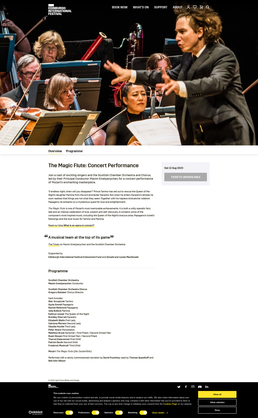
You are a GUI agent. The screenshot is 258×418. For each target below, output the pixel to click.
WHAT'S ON (141, 7)
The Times (53, 244)
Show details (158, 413)
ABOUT (177, 7)
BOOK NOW (120, 7)
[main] (129, 189)
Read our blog (71, 225)
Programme (74, 151)
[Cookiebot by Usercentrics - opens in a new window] (35, 413)
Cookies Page (170, 404)
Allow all (217, 394)
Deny (217, 410)
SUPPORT (160, 7)
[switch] (95, 412)
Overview (55, 151)
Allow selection (217, 402)
